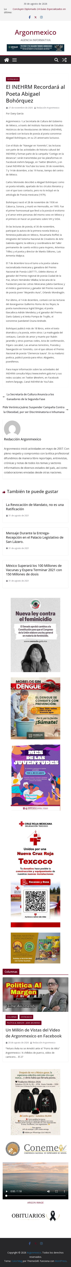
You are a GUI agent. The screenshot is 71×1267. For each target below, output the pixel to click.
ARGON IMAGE (35, 1202)
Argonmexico (35, 32)
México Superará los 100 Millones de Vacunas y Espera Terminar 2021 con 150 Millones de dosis (34, 569)
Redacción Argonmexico (48, 107)
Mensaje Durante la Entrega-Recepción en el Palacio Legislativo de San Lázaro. (34, 537)
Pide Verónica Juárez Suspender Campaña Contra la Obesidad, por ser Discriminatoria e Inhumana (33, 409)
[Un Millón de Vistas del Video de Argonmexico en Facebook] (35, 994)
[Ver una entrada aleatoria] (64, 60)
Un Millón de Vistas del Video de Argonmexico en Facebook (34, 1033)
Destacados (12, 79)
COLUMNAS (12, 1017)
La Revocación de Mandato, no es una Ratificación (35, 506)
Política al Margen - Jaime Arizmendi (23, 1023)
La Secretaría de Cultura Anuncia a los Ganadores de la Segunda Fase (30, 397)
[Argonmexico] (7, 60)
